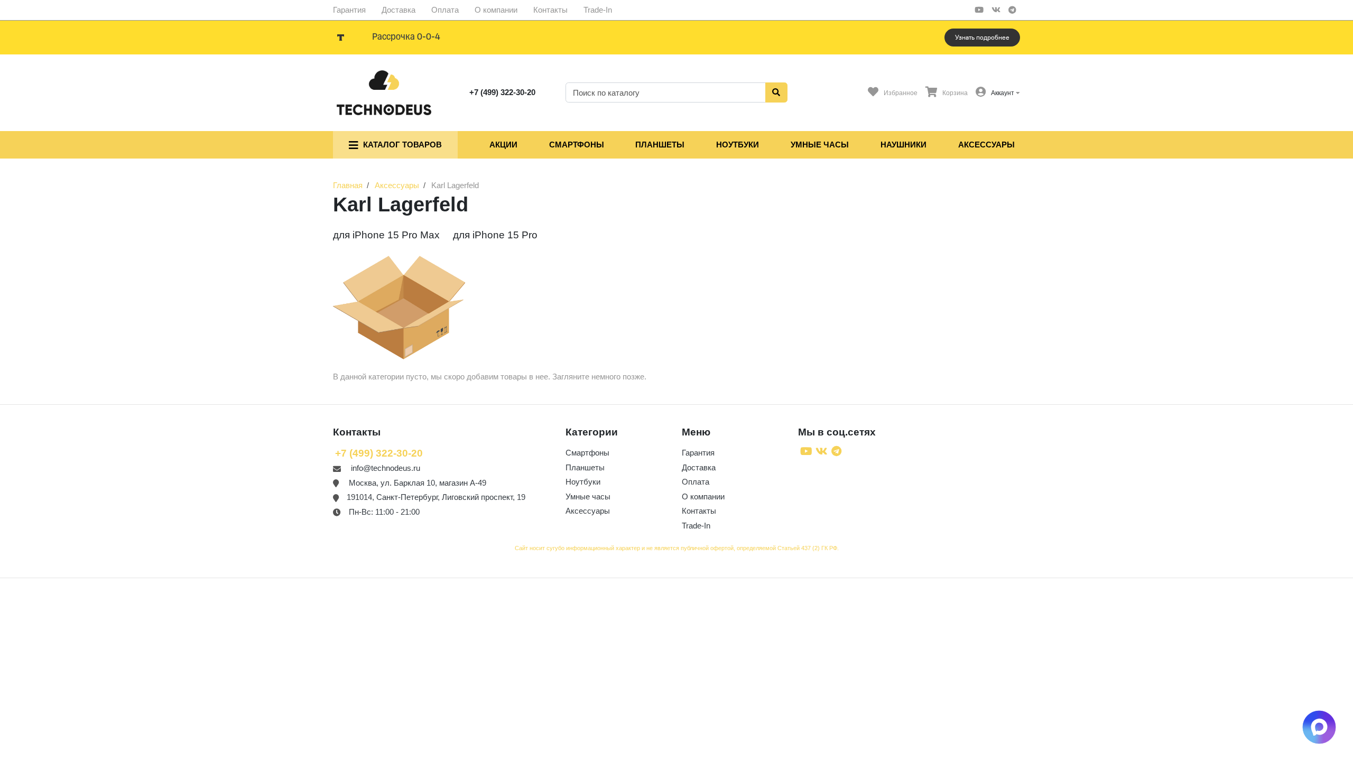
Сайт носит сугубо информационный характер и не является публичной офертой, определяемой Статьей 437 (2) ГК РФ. (677, 548)
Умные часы (820, 144)
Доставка (398, 9)
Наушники (903, 144)
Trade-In (597, 9)
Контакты (550, 9)
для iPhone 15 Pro (495, 234)
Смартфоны (576, 144)
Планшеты (659, 144)
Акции (503, 144)
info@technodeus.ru (385, 467)
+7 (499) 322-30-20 (502, 92)
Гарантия (349, 9)
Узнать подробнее (982, 37)
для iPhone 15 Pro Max (386, 234)
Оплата (445, 9)
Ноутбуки (737, 144)
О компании (496, 9)
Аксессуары (986, 144)
